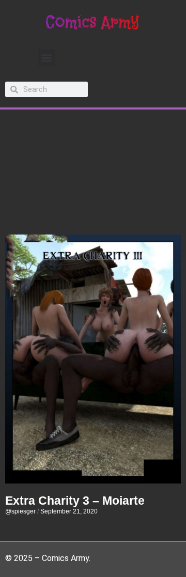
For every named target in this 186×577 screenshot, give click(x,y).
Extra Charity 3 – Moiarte (75, 500)
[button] (46, 57)
